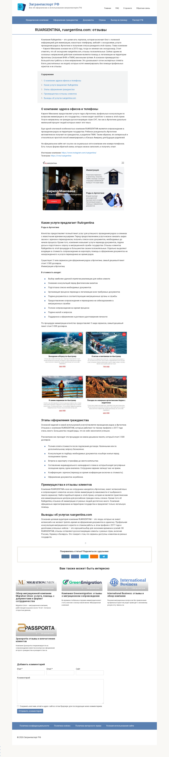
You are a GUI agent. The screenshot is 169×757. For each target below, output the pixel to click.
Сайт (78, 669)
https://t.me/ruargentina (61, 156)
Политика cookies (62, 726)
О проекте (127, 8)
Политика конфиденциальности (34, 726)
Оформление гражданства (65, 20)
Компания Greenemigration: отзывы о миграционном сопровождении (82, 594)
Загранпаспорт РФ (44, 4)
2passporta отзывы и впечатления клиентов (35, 640)
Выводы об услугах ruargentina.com (60, 98)
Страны (102, 20)
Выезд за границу (119, 20)
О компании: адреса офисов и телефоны (62, 80)
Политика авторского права (88, 726)
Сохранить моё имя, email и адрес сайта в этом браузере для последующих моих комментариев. (61, 706)
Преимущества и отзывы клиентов (60, 94)
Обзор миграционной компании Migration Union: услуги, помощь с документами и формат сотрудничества (35, 597)
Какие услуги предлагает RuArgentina (61, 85)
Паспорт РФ (137, 20)
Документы (88, 20)
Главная (107, 8)
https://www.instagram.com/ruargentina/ (79, 153)
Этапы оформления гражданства (59, 89)
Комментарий (23, 678)
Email (50, 669)
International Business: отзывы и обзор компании (125, 594)
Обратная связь (143, 8)
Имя (19, 669)
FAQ (117, 8)
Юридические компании (37, 20)
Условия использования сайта (120, 726)
